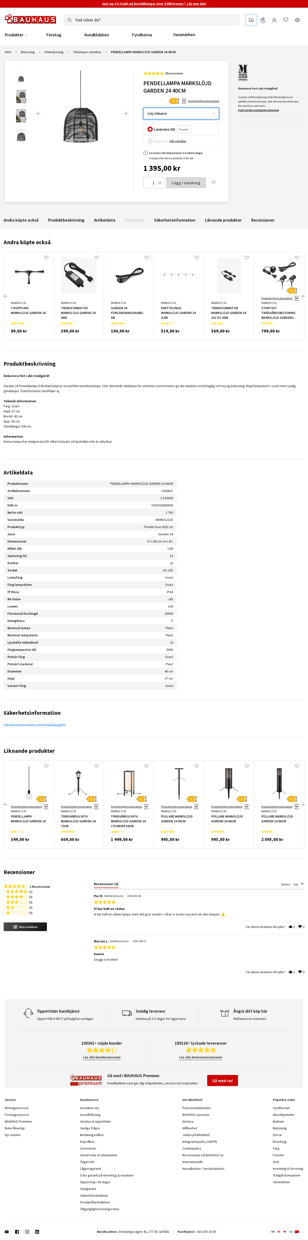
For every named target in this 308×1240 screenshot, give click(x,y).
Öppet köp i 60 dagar (95, 1182)
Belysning (28, 52)
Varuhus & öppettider (95, 1121)
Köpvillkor (87, 1141)
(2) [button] (30, 891)
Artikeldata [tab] (18, 472)
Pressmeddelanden (196, 1108)
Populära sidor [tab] (284, 1100)
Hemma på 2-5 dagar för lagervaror (161, 1018)
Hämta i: (161, 141)
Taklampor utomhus (87, 52)
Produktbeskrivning (66, 220)
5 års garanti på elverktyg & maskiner (107, 1175)
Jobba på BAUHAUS (196, 1135)
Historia (187, 1121)
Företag (53, 35)
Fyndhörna (142, 35)
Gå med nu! (222, 1080)
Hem (8, 52)
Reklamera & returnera (249, 1018)
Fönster (278, 1155)
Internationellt (192, 1162)
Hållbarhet (189, 1128)
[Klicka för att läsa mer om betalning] (287, 1232)
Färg (276, 1148)
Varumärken (184, 34)
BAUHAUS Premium (18, 1121)
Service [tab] (10, 1100)
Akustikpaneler (284, 1114)
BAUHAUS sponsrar (196, 1114)
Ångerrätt (87, 1162)
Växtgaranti (88, 1189)
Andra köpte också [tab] (27, 242)
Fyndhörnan (281, 1108)
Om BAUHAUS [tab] (192, 1100)
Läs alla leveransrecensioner (200, 1057)
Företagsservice (17, 1114)
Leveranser (88, 1148)
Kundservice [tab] (89, 1100)
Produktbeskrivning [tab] (30, 363)
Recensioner (263, 220)
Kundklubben (96, 35)
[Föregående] (38, 113)
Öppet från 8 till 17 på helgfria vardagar (65, 1018)
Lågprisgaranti (90, 1168)
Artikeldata (104, 220)
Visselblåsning (90, 1114)
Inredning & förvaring (288, 1168)
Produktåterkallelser (95, 1202)
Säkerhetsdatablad (94, 1195)
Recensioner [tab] (19, 872)
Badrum (278, 1121)
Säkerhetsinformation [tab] (32, 712)
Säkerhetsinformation (174, 220)
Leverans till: (165, 129)
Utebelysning (54, 52)
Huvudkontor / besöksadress (203, 1168)
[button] (25, 926)
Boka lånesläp (15, 1128)
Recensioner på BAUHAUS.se (203, 1155)
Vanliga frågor (90, 1128)
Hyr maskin (12, 1135)
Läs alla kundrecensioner (102, 1057)
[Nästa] (125, 113)
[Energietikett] (174, 101)
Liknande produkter (223, 220)
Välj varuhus (177, 141)
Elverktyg (280, 1141)
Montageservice (16, 1108)
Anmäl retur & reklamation (98, 1155)
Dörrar (277, 1135)
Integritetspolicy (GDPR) (199, 1141)
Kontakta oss (89, 1108)
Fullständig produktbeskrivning (258, 110)
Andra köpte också (21, 220)
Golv (276, 1162)
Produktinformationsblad (203, 101)
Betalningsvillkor (92, 1135)
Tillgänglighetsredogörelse (99, 1209)
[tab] (106, 885)
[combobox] (152, 20)
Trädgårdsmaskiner (287, 1175)
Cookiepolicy (191, 1148)
